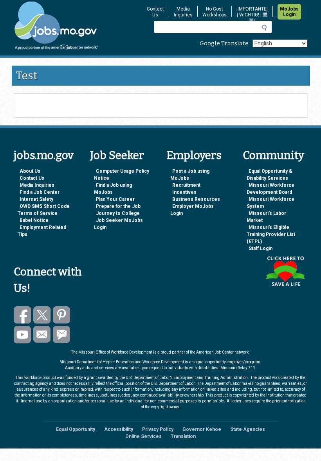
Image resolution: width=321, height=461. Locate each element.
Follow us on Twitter (42, 315)
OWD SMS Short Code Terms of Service (44, 210)
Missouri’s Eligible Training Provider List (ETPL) (271, 234)
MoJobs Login (289, 11)
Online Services (143, 436)
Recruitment (186, 185)
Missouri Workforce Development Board (270, 188)
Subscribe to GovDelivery (61, 334)
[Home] (75, 26)
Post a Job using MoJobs (189, 174)
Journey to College (118, 213)
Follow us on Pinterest (61, 315)
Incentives (184, 192)
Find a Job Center (40, 192)
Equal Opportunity (75, 429)
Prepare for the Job (118, 206)
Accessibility (118, 429)
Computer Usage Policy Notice (121, 174)
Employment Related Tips (42, 231)
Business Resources (196, 199)
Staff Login (260, 248)
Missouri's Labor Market (266, 217)
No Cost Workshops (214, 12)
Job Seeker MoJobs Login (118, 224)
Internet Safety (36, 199)
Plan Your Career (115, 199)
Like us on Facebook (22, 315)
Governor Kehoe (201, 429)
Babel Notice (34, 220)
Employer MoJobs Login (192, 210)
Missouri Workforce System (270, 203)
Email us (42, 334)
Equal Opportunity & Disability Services (269, 174)
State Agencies (247, 429)
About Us (30, 171)
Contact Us (155, 12)
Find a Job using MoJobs (113, 188)
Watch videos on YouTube (22, 334)
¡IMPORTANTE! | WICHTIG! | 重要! (252, 14)
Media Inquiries (183, 12)
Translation (183, 436)
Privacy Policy (157, 429)
